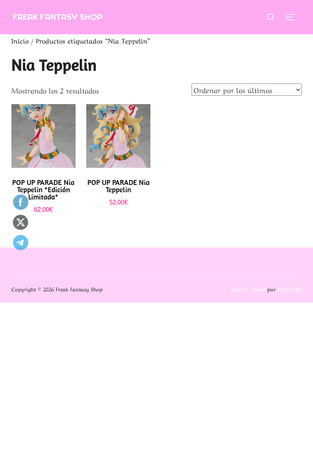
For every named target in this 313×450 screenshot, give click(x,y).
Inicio (20, 40)
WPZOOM (290, 288)
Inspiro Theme (248, 288)
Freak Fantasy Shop (58, 16)
